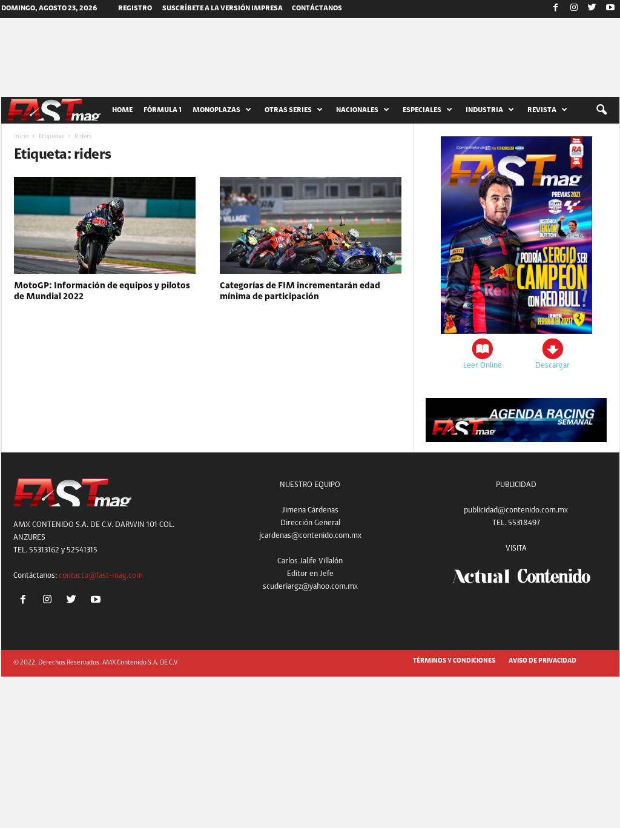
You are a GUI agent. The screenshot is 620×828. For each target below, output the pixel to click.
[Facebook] (556, 9)
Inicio (21, 137)
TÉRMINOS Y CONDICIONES (454, 661)
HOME (122, 110)
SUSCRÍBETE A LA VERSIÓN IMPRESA (222, 8)
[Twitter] (592, 9)
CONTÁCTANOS (317, 8)
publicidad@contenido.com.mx (516, 510)
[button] (601, 110)
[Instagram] (574, 9)
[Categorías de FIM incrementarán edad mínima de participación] (310, 225)
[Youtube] (610, 9)
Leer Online (482, 365)
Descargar (552, 365)
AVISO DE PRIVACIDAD (542, 661)
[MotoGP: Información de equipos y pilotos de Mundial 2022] (105, 225)
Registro (135, 8)
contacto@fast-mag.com (101, 576)
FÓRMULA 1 (162, 110)
